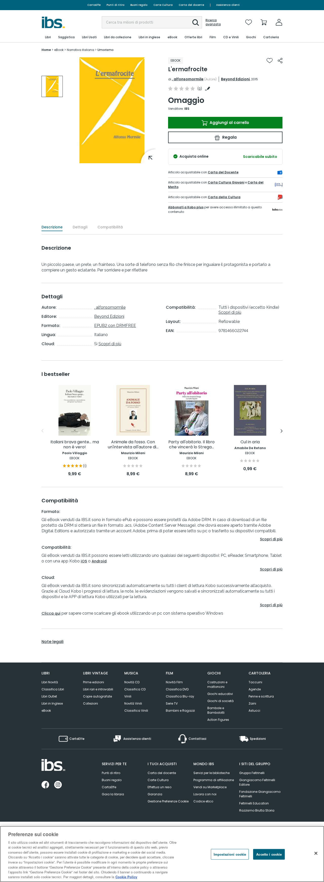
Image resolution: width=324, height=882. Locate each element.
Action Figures (218, 720)
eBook (46, 710)
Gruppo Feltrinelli (252, 773)
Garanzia (155, 794)
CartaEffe (93, 5)
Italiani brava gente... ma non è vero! (74, 444)
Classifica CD (135, 689)
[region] (162, 854)
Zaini (252, 703)
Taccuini (255, 682)
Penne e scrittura (261, 696)
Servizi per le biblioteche (211, 773)
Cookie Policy (126, 876)
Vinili (127, 696)
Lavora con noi (204, 794)
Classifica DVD (177, 689)
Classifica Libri (53, 689)
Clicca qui (51, 613)
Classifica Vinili (136, 710)
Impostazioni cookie (230, 854)
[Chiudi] (315, 853)
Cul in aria (250, 442)
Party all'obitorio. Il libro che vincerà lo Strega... (191, 444)
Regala (229, 137)
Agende (255, 689)
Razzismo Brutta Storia (256, 810)
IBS (186, 108)
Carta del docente (191, 5)
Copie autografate (97, 696)
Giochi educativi (220, 694)
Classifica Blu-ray (180, 696)
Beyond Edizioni (235, 79)
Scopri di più (109, 343)
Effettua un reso (159, 787)
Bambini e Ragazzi (180, 710)
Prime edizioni (93, 682)
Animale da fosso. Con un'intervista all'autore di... (133, 444)
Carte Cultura (163, 5)
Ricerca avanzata (213, 22)
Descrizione (52, 227)
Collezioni (90, 703)
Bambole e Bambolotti (216, 710)
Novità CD (131, 682)
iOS (84, 561)
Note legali (53, 642)
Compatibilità (110, 227)
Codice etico (203, 801)
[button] (195, 22)
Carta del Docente (223, 172)
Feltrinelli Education (254, 803)
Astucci (254, 710)
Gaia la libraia (113, 794)
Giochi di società (220, 701)
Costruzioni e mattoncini (217, 684)
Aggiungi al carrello (229, 122)
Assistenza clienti (228, 5)
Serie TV (172, 703)
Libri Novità (50, 682)
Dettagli (80, 227)
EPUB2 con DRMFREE (115, 325)
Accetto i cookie (269, 854)
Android (99, 561)
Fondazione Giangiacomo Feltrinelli (259, 793)
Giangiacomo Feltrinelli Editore (257, 782)
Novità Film (174, 682)
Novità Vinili (133, 703)
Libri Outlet (49, 696)
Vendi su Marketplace (210, 787)
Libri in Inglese (52, 703)
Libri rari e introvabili (98, 689)
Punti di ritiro (115, 5)
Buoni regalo (138, 5)
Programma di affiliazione (213, 780)
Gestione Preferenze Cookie (168, 801)
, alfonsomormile (188, 79)
